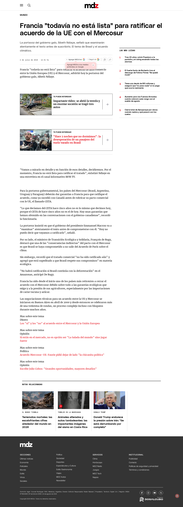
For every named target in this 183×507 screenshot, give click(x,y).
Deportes (60, 462)
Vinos (22, 477)
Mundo (24, 15)
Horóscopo (97, 462)
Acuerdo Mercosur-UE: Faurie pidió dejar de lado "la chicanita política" (62, 354)
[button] (21, 5)
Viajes (58, 473)
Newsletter (60, 480)
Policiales (24, 466)
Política (59, 455)
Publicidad (133, 459)
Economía (24, 462)
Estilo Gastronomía (64, 469)
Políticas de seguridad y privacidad (143, 466)
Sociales (23, 481)
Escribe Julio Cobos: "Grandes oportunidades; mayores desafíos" (58, 368)
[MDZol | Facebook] (142, 493)
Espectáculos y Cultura (66, 466)
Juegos (96, 470)
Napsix (95, 477)
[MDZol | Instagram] (148, 493)
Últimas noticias (26, 459)
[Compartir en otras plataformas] (110, 59)
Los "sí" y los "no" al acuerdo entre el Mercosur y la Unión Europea (60, 323)
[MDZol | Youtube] (155, 493)
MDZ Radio (97, 466)
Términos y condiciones (139, 470)
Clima (95, 459)
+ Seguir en (92, 59)
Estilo (22, 473)
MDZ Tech (97, 473)
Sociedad (60, 458)
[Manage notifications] (177, 496)
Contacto (133, 462)
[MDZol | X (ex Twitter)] (161, 493)
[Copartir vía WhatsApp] (104, 59)
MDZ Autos (61, 477)
